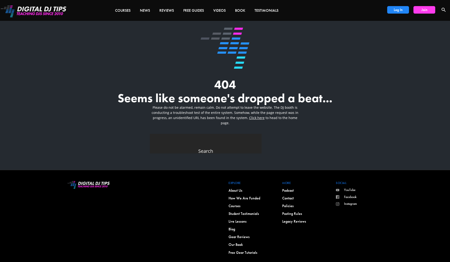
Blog (232, 229)
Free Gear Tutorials (243, 252)
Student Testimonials (244, 213)
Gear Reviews (239, 236)
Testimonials (266, 10)
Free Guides (193, 10)
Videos (219, 10)
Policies (288, 205)
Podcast (288, 190)
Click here (257, 118)
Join (424, 9)
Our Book (236, 244)
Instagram (350, 204)
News (145, 10)
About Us (235, 190)
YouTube (350, 190)
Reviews (166, 10)
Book (240, 10)
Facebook (350, 197)
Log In (398, 9)
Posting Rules (292, 213)
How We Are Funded (244, 198)
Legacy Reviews (294, 221)
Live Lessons (238, 221)
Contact (288, 198)
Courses (123, 10)
